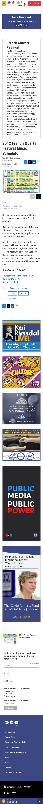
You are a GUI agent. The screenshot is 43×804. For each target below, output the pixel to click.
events (23, 293)
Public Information (12, 747)
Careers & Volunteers (13, 773)
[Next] (38, 196)
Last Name (8, 681)
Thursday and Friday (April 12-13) (17, 275)
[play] (3, 801)
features (13, 299)
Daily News (9, 691)
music (12, 293)
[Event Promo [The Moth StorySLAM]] (21, 408)
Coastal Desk (10, 696)
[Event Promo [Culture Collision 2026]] (21, 372)
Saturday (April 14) (11, 279)
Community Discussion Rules (16, 742)
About (7, 763)
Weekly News (10, 694)
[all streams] (40, 801)
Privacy (7, 757)
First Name (8, 673)
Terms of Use (10, 737)
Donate (35, 3)
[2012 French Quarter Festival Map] (10, 639)
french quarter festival (18, 288)
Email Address (10, 666)
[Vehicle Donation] (21, 445)
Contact (8, 768)
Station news (10, 703)
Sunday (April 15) (10, 282)
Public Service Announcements (16, 752)
